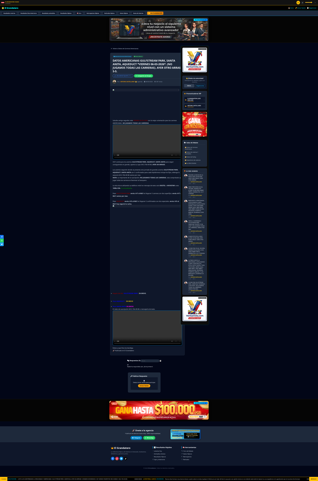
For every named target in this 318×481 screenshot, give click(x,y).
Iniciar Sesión (144, 386)
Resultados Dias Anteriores (29, 13)
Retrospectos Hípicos (93, 13)
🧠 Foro (79, 13)
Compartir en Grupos (144, 76)
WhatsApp (150, 438)
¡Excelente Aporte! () (124, 76)
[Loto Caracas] (194, 60)
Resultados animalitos (48, 13)
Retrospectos (187, 457)
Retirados (186, 459)
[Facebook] (112, 458)
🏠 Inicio (291, 8)
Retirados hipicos (109, 13)
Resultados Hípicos (65, 13)
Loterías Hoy (158, 451)
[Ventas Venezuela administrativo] (194, 124)
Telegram (137, 438)
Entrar (189, 85)
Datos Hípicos (124, 13)
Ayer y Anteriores (159, 459)
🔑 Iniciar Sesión (300, 8)
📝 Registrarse (311, 8)
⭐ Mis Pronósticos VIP (155, 13)
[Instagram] (117, 458)
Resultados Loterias (9, 13)
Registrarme (200, 86)
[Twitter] (121, 458)
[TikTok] (125, 458)
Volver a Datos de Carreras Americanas (125, 48)
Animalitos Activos (159, 454)
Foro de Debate (188, 451)
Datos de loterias (138, 13)
